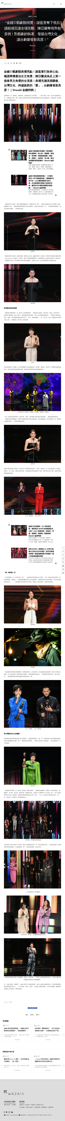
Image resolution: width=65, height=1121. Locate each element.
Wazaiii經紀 (22, 1107)
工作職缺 (14, 1104)
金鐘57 (37, 1014)
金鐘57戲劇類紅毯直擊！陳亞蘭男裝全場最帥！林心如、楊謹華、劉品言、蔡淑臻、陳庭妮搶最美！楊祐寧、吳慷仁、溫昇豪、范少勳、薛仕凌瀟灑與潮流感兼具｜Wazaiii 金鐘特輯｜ (41, 157)
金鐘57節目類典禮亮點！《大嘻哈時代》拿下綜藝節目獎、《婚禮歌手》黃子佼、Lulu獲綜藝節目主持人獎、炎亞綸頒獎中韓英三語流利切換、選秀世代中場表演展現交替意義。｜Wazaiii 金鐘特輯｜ (41, 182)
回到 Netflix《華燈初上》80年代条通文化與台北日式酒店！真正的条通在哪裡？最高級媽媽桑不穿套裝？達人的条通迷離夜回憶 (41, 552)
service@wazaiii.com (31, 1115)
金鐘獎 (32, 1014)
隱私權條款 (44, 1107)
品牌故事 (21, 1104)
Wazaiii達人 (27, 1104)
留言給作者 (32, 1008)
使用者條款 (37, 1107)
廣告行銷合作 (7, 1104)
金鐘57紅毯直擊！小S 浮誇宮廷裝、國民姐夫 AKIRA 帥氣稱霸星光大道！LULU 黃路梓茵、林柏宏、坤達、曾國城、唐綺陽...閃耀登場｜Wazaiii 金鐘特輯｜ (41, 531)
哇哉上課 (33, 1104)
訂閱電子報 (50, 1107)
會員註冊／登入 (40, 1104)
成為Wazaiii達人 (29, 1107)
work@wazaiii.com (15, 1115)
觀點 (27, 1014)
